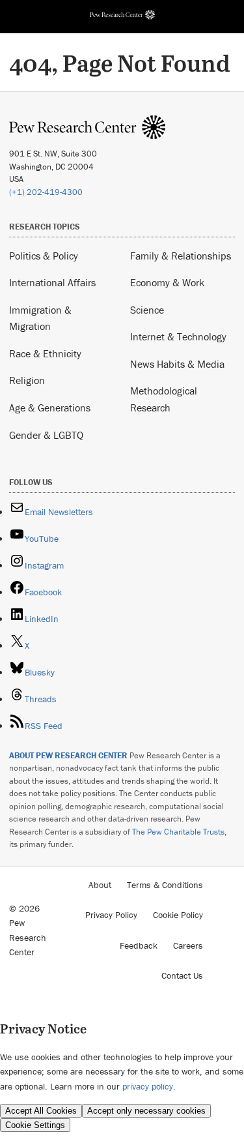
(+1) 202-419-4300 (46, 192)
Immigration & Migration (40, 318)
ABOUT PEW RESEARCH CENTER (68, 755)
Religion (27, 380)
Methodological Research (163, 399)
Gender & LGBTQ (46, 434)
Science (147, 309)
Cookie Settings (35, 1125)
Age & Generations (49, 407)
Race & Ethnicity (45, 353)
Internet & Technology (178, 336)
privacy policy (147, 1086)
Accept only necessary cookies (146, 1111)
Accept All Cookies (41, 1111)
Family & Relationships (180, 255)
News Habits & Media (177, 363)
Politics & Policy (43, 255)
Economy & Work (167, 282)
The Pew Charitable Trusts (178, 831)
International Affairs (52, 282)
